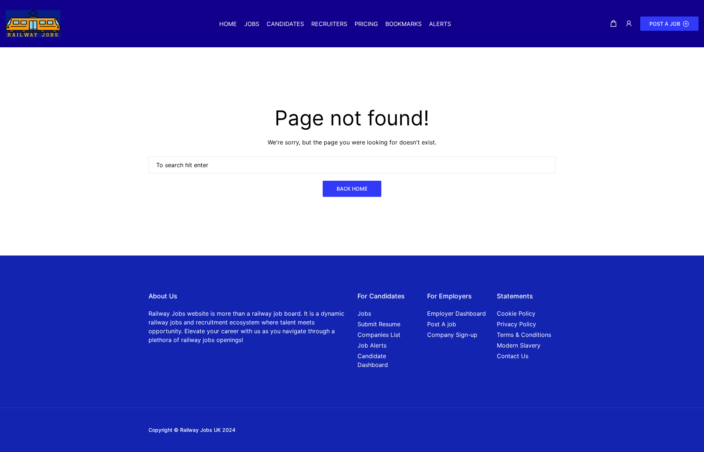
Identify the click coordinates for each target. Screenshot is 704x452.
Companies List (379, 334)
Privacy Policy (516, 324)
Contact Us (512, 356)
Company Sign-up (452, 334)
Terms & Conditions (524, 334)
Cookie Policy (516, 313)
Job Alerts (372, 345)
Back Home (352, 188)
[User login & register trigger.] (629, 23)
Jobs (364, 313)
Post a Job (664, 24)
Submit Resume (379, 324)
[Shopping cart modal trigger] (613, 23)
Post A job (441, 324)
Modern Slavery (518, 345)
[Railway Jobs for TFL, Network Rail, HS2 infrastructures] (33, 23)
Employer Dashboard (456, 313)
